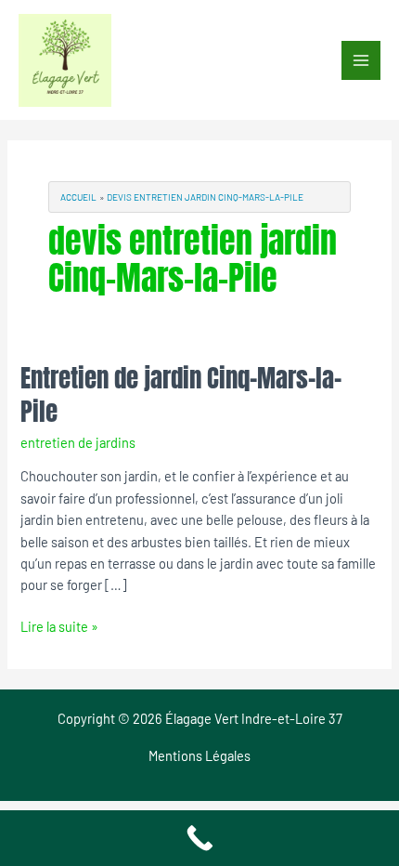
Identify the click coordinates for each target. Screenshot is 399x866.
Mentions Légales (199, 755)
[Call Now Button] (199, 838)
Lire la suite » (59, 625)
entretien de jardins (77, 442)
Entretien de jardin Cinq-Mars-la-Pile (180, 394)
